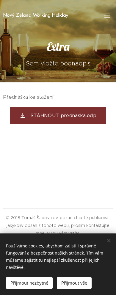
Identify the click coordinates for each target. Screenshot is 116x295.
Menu (107, 15)
